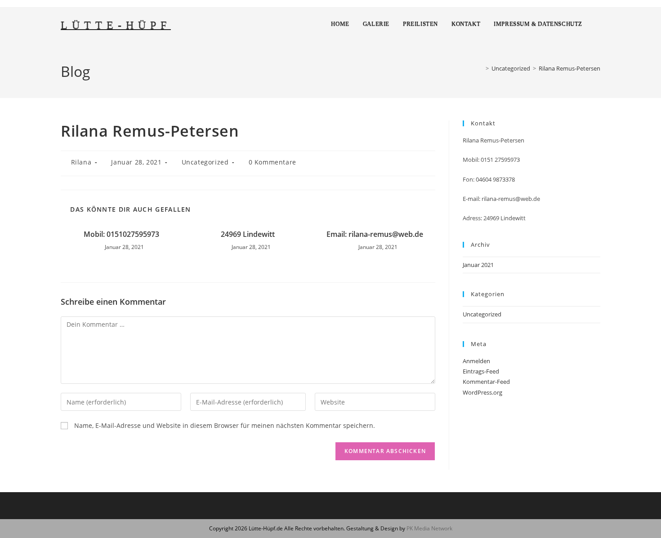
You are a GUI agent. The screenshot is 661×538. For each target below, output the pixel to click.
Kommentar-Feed (486, 382)
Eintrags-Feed (481, 371)
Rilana (81, 162)
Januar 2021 (478, 265)
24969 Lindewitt (248, 234)
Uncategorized (205, 162)
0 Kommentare (272, 162)
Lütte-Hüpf (116, 25)
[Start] (480, 68)
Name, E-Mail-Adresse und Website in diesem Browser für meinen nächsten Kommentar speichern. (224, 425)
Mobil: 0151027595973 (121, 234)
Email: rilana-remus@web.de (374, 234)
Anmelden (476, 361)
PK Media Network (429, 528)
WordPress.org (482, 392)
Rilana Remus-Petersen (569, 68)
